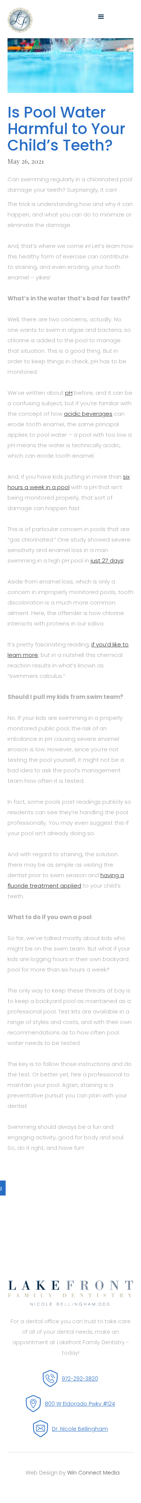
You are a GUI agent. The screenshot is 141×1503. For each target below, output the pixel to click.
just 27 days (107, 560)
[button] (126, 17)
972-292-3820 (80, 1378)
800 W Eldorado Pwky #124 (80, 1403)
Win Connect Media (93, 1472)
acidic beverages (88, 414)
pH (69, 393)
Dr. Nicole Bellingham (80, 1429)
